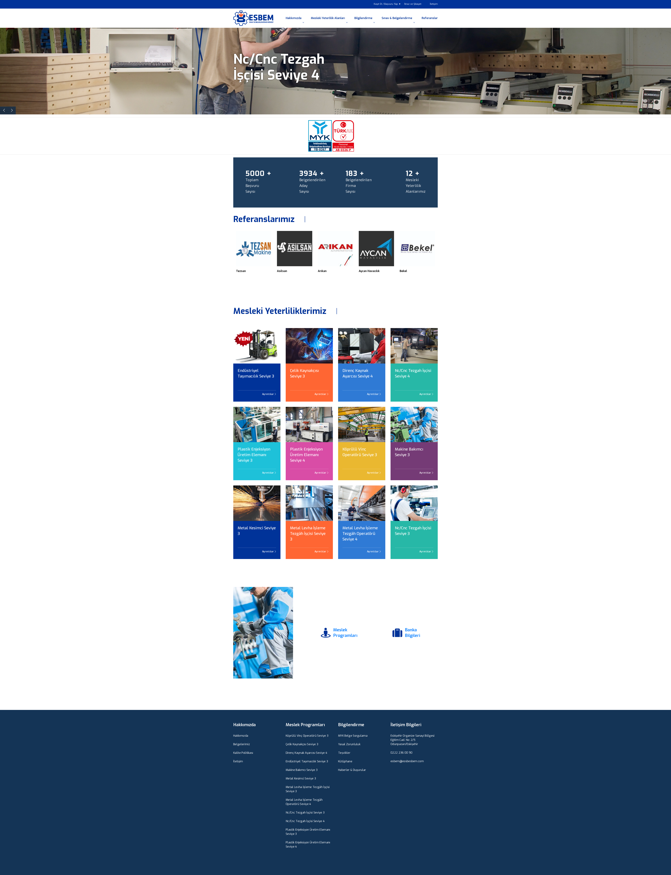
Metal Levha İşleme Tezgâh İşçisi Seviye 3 (308, 533)
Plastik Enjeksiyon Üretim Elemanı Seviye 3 (254, 455)
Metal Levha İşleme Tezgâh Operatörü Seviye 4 (360, 533)
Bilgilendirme (363, 18)
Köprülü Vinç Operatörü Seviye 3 (359, 452)
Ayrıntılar (268, 394)
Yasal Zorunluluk (349, 744)
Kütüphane (345, 761)
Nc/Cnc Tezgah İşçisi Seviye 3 (413, 530)
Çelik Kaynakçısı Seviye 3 (304, 373)
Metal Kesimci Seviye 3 (257, 530)
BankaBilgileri (412, 632)
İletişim (434, 3)
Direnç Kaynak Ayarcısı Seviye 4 (357, 373)
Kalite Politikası (243, 753)
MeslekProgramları (345, 632)
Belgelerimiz (241, 744)
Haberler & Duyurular (352, 770)
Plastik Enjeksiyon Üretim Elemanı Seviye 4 (306, 455)
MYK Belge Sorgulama (352, 736)
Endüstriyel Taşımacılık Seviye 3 (256, 373)
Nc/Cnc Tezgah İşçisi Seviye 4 (413, 373)
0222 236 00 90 (401, 752)
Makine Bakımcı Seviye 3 (409, 452)
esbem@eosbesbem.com (407, 761)
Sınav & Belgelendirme (397, 18)
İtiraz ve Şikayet (412, 3)
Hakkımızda (293, 18)
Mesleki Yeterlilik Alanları (328, 18)
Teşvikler (344, 753)
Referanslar (430, 18)
